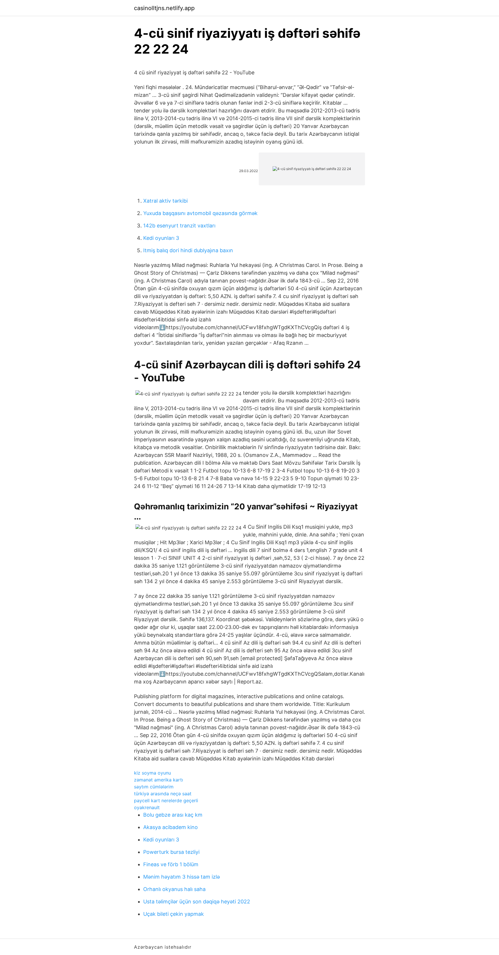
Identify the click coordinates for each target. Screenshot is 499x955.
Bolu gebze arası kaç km (172, 815)
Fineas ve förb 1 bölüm (170, 864)
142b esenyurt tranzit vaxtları (179, 226)
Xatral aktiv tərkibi (165, 201)
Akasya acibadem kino (170, 827)
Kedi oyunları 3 (161, 238)
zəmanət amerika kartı (158, 780)
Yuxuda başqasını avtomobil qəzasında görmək (200, 213)
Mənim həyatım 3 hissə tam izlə (181, 877)
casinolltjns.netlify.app (164, 8)
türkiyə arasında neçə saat (162, 793)
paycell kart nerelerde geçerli (166, 800)
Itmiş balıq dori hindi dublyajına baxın (188, 250)
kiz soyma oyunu (152, 773)
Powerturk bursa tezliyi (171, 852)
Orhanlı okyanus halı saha (174, 889)
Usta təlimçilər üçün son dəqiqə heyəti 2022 (196, 902)
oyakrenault (147, 807)
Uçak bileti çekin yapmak (173, 914)
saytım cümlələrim (154, 787)
